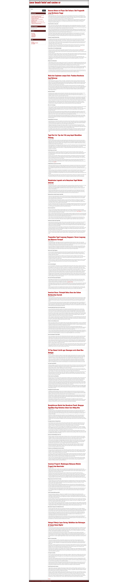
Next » (50, 578)
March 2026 (33, 33)
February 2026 (33, 34)
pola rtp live (81, 49)
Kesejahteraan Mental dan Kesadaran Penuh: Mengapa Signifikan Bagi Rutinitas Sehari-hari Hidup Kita (66, 406)
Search (32, 9)
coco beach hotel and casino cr (45, 2)
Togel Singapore (79, 211)
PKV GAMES (33, 43)
